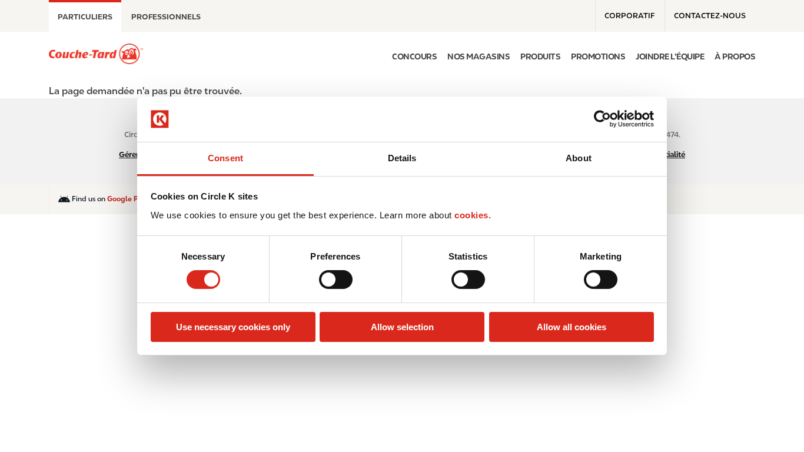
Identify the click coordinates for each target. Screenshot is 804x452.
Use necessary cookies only (233, 327)
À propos (735, 56)
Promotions (598, 56)
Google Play (128, 199)
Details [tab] (402, 158)
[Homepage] (96, 54)
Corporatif (629, 15)
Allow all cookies (571, 327)
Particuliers (85, 16)
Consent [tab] (225, 158)
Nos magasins (478, 56)
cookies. (472, 215)
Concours (414, 56)
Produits (540, 56)
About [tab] (579, 158)
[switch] (336, 279)
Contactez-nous (710, 15)
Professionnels (166, 16)
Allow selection (402, 327)
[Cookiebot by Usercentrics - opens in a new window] (602, 119)
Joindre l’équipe (670, 56)
